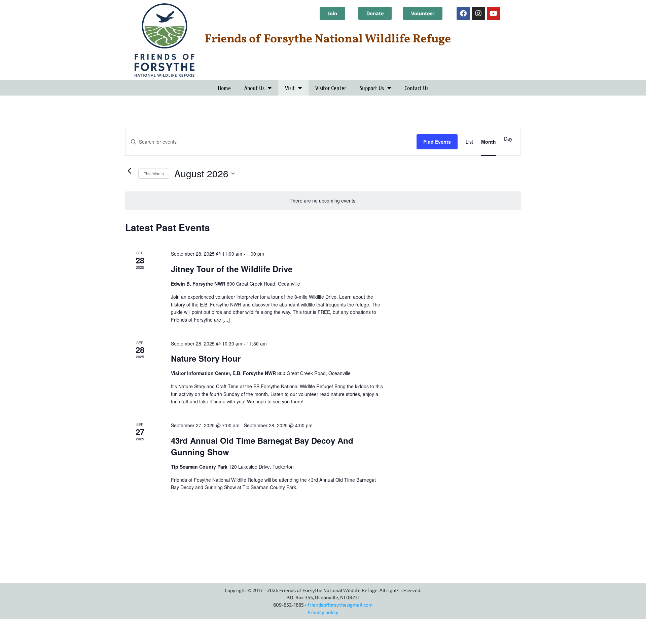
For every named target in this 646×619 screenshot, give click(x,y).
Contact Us (416, 88)
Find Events (437, 141)
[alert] (323, 200)
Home (224, 88)
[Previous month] (129, 171)
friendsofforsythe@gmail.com (340, 605)
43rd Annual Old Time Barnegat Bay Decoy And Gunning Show (262, 446)
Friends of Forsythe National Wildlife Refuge (328, 39)
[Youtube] (493, 13)
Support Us (372, 88)
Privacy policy (323, 612)
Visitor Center (330, 88)
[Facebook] (463, 13)
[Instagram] (478, 13)
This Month (154, 173)
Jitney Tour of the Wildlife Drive (231, 269)
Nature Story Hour (206, 358)
